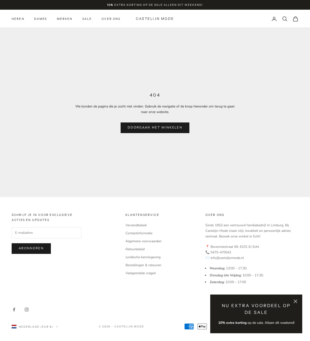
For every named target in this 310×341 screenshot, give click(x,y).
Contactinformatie (138, 233)
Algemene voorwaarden (143, 241)
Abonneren (31, 248)
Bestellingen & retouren (143, 265)
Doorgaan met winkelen (155, 127)
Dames (40, 19)
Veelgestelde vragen (140, 273)
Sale (87, 19)
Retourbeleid (135, 249)
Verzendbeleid (136, 225)
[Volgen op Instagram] (26, 309)
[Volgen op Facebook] (14, 309)
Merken (65, 19)
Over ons (110, 19)
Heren (18, 19)
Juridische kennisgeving (143, 257)
